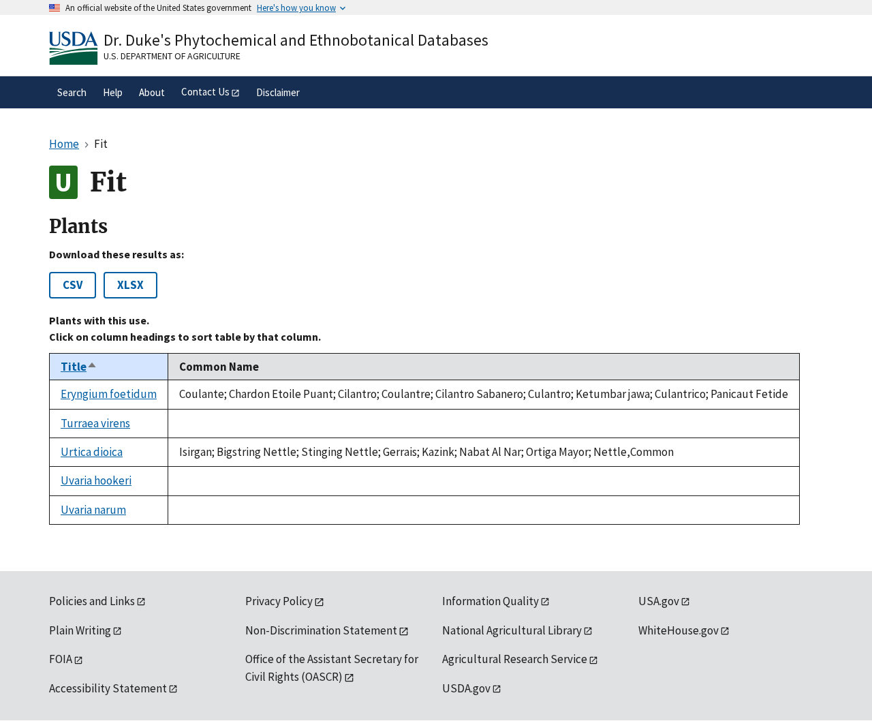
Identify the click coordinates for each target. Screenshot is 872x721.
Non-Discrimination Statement (321, 630)
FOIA (60, 658)
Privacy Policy (279, 601)
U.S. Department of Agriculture (172, 56)
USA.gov (658, 601)
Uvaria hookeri (96, 480)
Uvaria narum (93, 509)
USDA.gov (466, 688)
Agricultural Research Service (514, 658)
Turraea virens (95, 423)
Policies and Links (92, 601)
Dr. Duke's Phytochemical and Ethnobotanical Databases (296, 40)
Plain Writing (80, 630)
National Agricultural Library (512, 630)
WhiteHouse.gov (678, 630)
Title (79, 366)
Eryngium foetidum (109, 393)
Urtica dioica (92, 451)
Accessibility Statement (108, 688)
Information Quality (490, 601)
